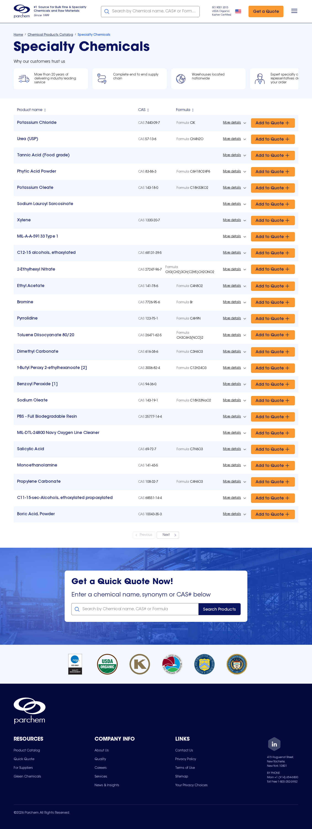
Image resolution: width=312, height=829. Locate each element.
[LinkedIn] (274, 745)
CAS (141, 110)
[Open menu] (294, 11)
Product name (29, 110)
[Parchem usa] (22, 11)
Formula (183, 110)
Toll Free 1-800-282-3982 (282, 781)
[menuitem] (27, 750)
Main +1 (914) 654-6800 (282, 777)
